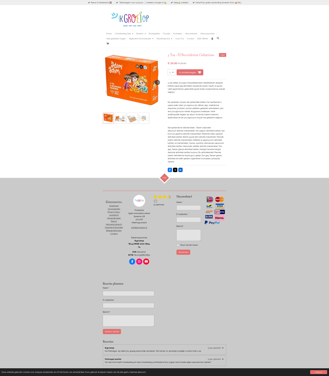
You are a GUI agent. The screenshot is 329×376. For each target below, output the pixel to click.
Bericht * (180, 226)
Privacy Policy (114, 212)
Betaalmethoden (114, 230)
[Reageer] (222, 348)
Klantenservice (114, 202)
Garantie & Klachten (114, 227)
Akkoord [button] (318, 372)
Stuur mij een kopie (189, 245)
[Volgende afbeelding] (157, 82)
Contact (114, 234)
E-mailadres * (182, 214)
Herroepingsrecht (114, 224)
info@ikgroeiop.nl (139, 227)
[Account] (212, 38)
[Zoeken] (218, 38)
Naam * (179, 202)
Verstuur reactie (112, 331)
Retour (114, 221)
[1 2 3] (171, 72)
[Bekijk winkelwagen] (108, 43)
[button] (108, 118)
